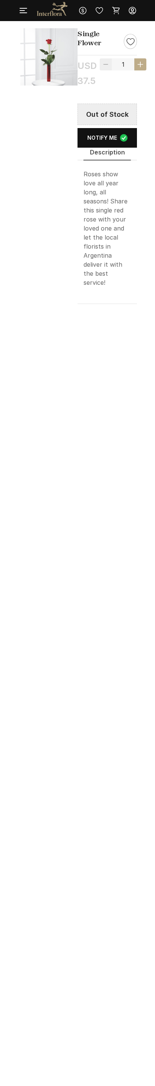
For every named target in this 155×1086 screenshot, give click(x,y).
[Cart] (116, 10)
